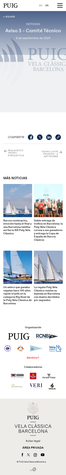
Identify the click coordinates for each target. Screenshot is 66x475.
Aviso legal (33, 441)
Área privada (33, 447)
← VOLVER (9, 16)
